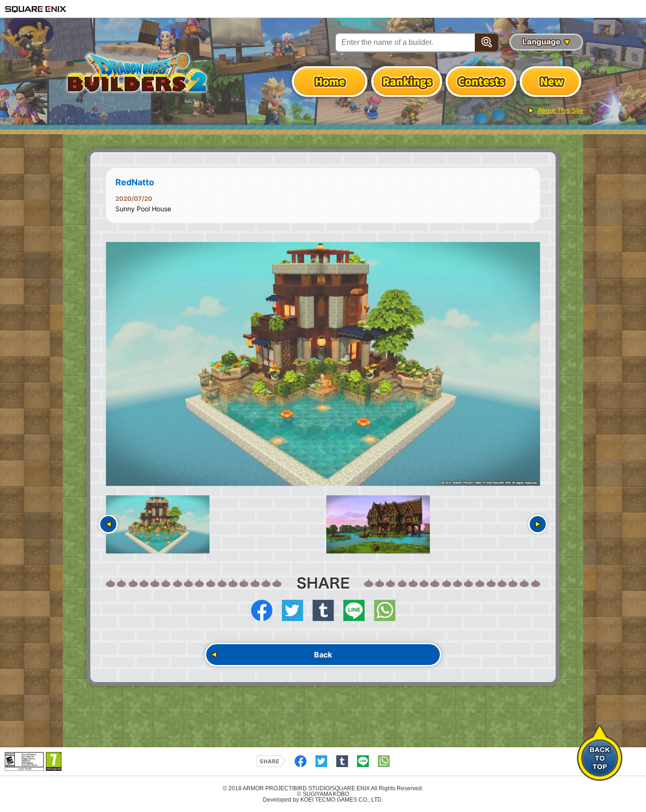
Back (323, 654)
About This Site (560, 110)
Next (537, 524)
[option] (323, 364)
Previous (108, 524)
